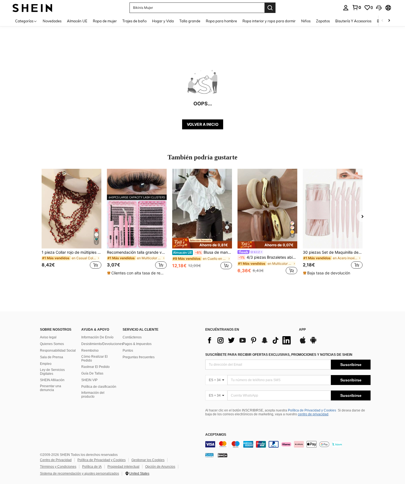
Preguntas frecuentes (139, 357)
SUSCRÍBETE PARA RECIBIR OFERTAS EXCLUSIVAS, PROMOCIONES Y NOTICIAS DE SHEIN (278, 355)
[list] (249, 340)
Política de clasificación (98, 387)
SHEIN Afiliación (52, 380)
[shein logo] (32, 8)
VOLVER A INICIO (202, 124)
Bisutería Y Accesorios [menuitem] (353, 21)
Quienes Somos (52, 344)
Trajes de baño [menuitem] (134, 21)
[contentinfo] (288, 444)
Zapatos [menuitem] (323, 21)
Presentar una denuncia (50, 388)
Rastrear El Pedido (95, 367)
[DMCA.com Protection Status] (222, 455)
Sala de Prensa (51, 357)
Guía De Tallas (92, 373)
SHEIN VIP (89, 380)
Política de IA (92, 467)
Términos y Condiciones (58, 467)
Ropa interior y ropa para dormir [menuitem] (269, 21)
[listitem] (71, 222)
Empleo (46, 364)
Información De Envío (97, 337)
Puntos (128, 350)
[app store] (303, 343)
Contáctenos (132, 337)
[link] (356, 7)
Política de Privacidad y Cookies (312, 410)
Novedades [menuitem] (52, 21)
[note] (137, 273)
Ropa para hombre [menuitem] (221, 21)
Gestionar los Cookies (147, 460)
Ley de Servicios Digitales (52, 372)
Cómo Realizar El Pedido (94, 358)
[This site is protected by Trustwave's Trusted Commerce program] (209, 455)
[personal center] (345, 7)
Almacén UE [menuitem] (77, 21)
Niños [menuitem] (305, 21)
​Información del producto (92, 395)
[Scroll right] (389, 20)
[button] (379, 7)
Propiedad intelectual (123, 467)
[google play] (313, 343)
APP (302, 329)
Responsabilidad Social (58, 350)
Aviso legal (48, 337)
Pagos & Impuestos (137, 344)
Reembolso (90, 350)
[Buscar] (270, 7)
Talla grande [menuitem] (189, 21)
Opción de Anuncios (160, 467)
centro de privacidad (313, 414)
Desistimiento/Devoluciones (102, 344)
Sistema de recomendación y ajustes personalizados (79, 473)
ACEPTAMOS (215, 435)
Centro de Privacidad (56, 460)
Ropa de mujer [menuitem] (105, 21)
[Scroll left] (382, 20)
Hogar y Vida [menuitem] (163, 21)
